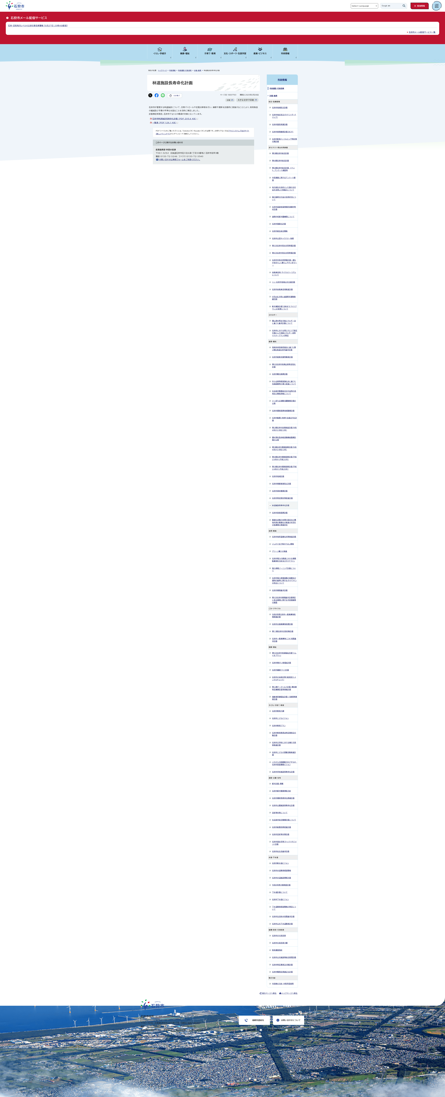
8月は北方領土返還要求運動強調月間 (284, 298)
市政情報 (285, 53)
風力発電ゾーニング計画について (284, 569)
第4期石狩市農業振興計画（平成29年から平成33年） (284, 458)
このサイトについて (295, 1030)
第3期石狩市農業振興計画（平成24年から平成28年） (284, 468)
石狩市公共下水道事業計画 (282, 924)
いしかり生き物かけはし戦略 (283, 544)
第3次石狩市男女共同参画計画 (284, 245)
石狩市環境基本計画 (280, 590)
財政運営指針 (277, 950)
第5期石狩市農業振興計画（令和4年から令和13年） (284, 448)
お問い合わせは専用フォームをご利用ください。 (179, 160)
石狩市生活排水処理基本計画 (283, 916)
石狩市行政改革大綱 (280, 943)
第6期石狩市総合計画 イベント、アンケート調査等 (283, 169)
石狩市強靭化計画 (279, 224)
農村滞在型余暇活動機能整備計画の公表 (284, 439)
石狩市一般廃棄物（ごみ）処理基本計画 (284, 640)
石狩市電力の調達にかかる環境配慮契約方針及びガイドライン (284, 560)
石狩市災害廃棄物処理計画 (282, 624)
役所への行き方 (194, 1023)
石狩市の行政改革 (279, 935)
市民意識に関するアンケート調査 (284, 179)
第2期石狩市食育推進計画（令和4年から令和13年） (284, 429)
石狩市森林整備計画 (280, 491)
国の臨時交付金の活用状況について (284, 198)
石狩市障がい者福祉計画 (281, 663)
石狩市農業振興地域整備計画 (283, 411)
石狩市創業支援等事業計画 (282, 357)
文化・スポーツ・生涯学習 (235, 53)
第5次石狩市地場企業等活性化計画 (284, 365)
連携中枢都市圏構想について (283, 217)
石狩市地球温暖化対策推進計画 (284, 537)
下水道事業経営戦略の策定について (284, 908)
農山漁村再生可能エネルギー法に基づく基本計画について (284, 322)
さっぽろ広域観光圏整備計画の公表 (284, 402)
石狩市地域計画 (278, 476)
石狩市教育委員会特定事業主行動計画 (284, 734)
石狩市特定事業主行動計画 (282, 965)
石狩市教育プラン (279, 725)
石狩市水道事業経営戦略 (281, 870)
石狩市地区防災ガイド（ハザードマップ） (284, 116)
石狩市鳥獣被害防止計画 (281, 484)
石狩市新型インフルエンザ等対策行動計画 (284, 140)
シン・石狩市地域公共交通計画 (283, 282)
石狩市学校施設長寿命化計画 (283, 772)
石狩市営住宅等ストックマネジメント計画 (284, 843)
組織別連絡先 (258, 1020)
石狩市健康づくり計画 (280, 670)
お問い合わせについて (291, 1020)
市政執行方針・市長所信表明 (283, 984)
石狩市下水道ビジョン (280, 899)
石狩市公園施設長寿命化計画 (283, 805)
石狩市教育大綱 (278, 711)
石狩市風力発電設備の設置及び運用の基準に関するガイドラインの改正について (284, 580)
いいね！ (177, 95)
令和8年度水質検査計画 (281, 885)
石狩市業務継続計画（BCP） (282, 132)
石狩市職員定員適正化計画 (282, 972)
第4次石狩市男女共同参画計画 (284, 253)
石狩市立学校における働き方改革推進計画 (284, 744)
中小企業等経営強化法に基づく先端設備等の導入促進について (284, 382)
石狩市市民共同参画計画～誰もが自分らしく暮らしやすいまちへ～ (284, 262)
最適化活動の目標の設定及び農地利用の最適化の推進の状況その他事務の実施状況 (284, 522)
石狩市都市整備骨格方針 (281, 791)
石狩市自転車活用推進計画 (282, 289)
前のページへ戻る (269, 993)
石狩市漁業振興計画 (280, 513)
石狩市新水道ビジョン (280, 863)
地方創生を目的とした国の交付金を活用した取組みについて (284, 188)
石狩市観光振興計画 (280, 374)
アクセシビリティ (230, 1030)
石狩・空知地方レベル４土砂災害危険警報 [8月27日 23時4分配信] (38, 26)
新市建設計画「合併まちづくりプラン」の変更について (284, 308)
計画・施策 (197, 70)
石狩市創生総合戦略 (280, 231)
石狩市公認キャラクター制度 (283, 238)
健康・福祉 (185, 53)
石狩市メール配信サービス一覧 (422, 32)
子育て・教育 (210, 53)
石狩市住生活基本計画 (280, 851)
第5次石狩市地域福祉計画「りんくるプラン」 (284, 654)
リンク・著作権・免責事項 (272, 1030)
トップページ (162, 70)
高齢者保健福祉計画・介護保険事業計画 (284, 698)
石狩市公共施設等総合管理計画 (284, 957)
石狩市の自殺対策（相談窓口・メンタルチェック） (284, 678)
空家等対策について (280, 813)
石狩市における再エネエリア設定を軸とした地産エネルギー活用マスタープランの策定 (284, 333)
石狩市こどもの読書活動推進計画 (284, 753)
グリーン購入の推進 (279, 551)
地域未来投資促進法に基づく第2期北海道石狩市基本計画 (284, 348)
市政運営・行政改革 (185, 70)
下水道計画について (280, 892)
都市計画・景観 (277, 783)
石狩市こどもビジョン (280, 718)
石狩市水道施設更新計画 (281, 878)
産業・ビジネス (260, 53)
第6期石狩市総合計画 (280, 160)
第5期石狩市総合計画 (280, 153)
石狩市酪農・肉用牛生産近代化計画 (284, 419)
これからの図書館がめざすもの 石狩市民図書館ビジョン (284, 763)
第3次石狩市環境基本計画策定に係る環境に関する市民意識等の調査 (284, 600)
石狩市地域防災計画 (280, 107)
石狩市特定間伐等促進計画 (282, 498)
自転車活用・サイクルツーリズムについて (284, 273)
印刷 (228, 100)
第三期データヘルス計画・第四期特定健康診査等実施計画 (284, 688)
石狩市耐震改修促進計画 (281, 827)
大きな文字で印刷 (246, 100)
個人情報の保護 (250, 1030)
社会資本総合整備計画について (284, 820)
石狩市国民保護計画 (280, 124)
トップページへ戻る (290, 993)
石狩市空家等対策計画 (280, 834)
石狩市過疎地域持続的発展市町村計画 (284, 208)
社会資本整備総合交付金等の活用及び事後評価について (284, 392)
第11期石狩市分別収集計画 (282, 631)
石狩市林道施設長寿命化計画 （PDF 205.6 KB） (174, 119)
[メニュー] (437, 6)
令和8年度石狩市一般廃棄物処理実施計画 (284, 616)
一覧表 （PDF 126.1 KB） (164, 123)
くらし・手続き (159, 53)
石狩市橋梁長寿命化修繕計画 (283, 798)
